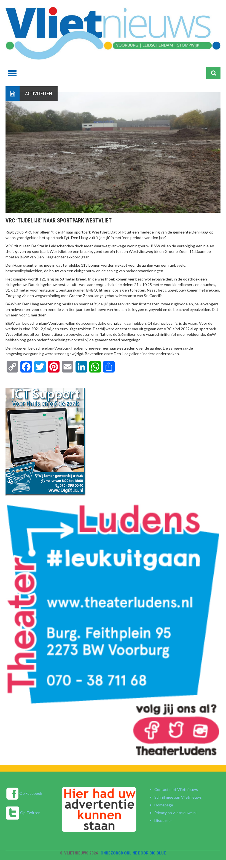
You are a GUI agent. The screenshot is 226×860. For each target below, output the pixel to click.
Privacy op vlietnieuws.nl (175, 812)
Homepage (163, 805)
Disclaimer (163, 820)
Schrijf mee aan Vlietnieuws (178, 797)
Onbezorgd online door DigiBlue (133, 853)
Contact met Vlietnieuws (176, 789)
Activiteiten (38, 93)
